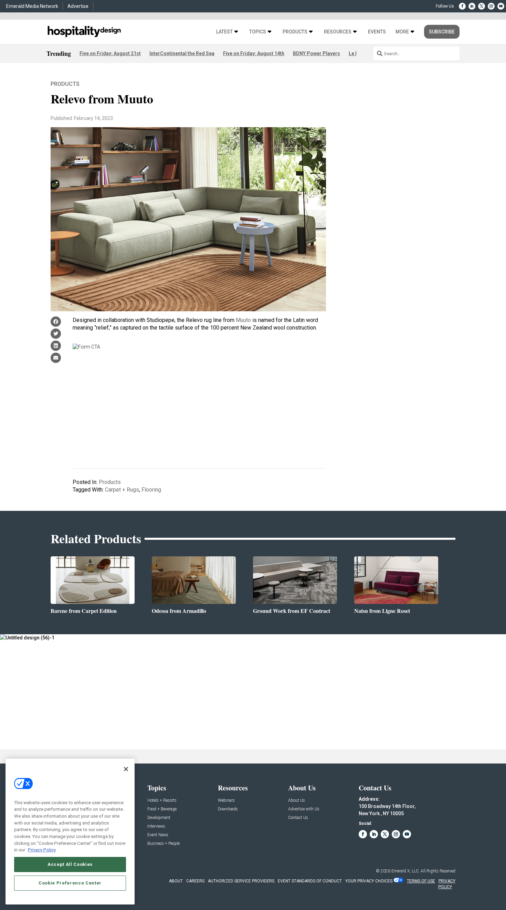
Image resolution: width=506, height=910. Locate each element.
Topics (257, 31)
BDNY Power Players (316, 53)
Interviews (156, 826)
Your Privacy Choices (368, 881)
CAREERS (195, 881)
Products (295, 31)
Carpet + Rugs (122, 489)
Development (158, 818)
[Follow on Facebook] (462, 6)
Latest (224, 31)
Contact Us (298, 818)
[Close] (126, 769)
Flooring (151, 489)
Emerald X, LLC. (405, 871)
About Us (296, 800)
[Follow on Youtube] (500, 6)
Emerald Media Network (32, 6)
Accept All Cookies (70, 864)
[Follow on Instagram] (491, 6)
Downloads (228, 809)
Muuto (243, 320)
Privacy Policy (42, 849)
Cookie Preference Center (70, 883)
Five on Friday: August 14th (253, 53)
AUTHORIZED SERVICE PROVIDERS (241, 881)
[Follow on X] (481, 6)
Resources (337, 31)
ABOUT (176, 881)
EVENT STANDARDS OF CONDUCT (310, 881)
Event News (157, 835)
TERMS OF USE (421, 881)
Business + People (163, 843)
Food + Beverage (162, 809)
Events (377, 31)
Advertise (77, 6)
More (402, 31)
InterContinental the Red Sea (181, 53)
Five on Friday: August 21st (110, 53)
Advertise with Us (303, 809)
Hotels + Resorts (162, 800)
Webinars (226, 800)
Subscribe (442, 31)
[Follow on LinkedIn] (471, 6)
